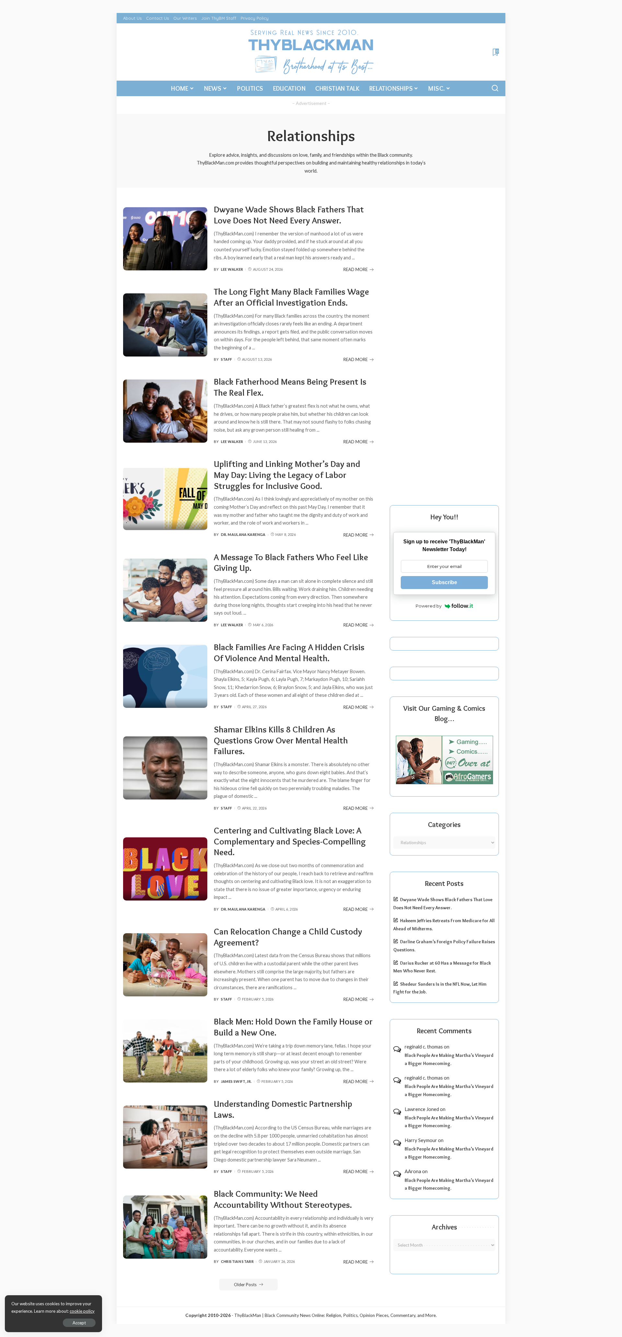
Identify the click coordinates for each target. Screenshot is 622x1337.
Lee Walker (232, 269)
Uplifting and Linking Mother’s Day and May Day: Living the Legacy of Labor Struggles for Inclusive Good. (287, 475)
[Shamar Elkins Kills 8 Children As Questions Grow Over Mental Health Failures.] (165, 767)
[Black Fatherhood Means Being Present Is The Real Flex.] (165, 411)
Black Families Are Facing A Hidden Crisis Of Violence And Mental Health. (289, 652)
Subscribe (444, 582)
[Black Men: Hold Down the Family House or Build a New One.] (165, 1050)
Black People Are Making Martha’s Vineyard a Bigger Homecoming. (449, 1059)
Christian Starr (237, 1261)
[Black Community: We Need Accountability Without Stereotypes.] (165, 1227)
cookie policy (82, 1311)
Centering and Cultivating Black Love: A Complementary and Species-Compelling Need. (290, 841)
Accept (79, 1322)
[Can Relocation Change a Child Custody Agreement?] (165, 964)
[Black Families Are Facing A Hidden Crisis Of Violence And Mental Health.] (165, 676)
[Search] (495, 88)
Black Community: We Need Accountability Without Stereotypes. (283, 1199)
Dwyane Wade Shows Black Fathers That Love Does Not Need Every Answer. (289, 215)
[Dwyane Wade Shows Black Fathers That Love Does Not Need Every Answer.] (165, 238)
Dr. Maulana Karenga (243, 534)
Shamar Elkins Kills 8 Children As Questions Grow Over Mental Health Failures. (281, 740)
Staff (226, 359)
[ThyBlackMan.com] (311, 52)
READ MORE (355, 269)
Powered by (429, 605)
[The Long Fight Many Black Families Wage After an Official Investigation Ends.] (165, 325)
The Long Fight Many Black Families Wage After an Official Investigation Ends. (291, 297)
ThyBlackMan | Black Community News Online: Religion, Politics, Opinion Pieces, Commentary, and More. (335, 1315)
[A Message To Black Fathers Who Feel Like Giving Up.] (165, 590)
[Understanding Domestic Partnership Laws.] (165, 1137)
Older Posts (245, 1284)
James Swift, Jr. (236, 1081)
